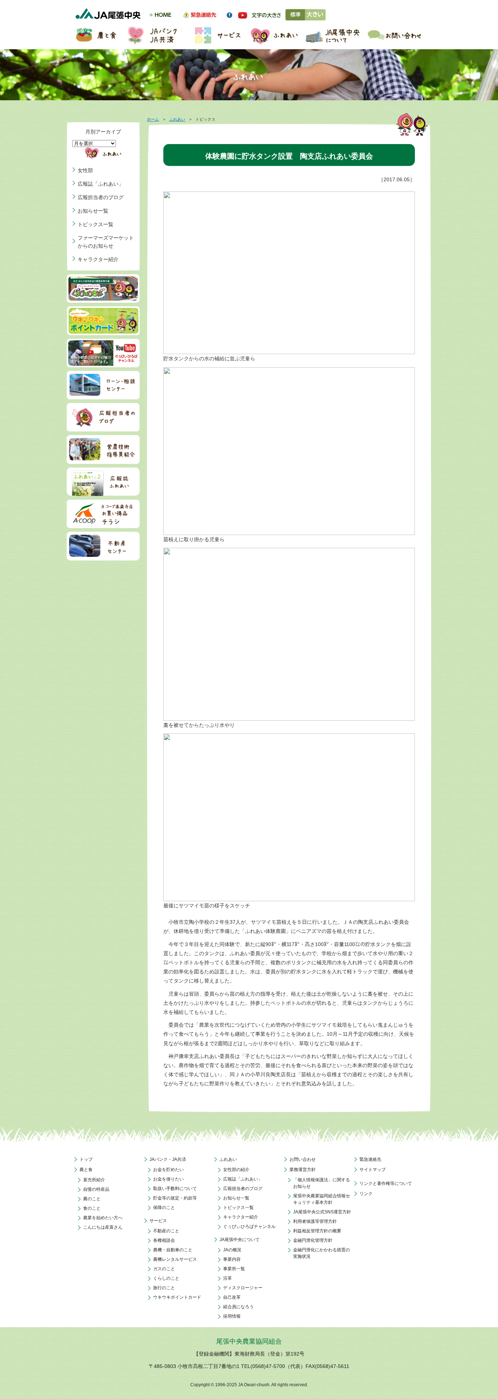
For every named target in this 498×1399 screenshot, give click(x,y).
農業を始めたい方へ (102, 1217)
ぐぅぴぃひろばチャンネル (249, 1226)
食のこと (92, 1208)
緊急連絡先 (370, 1159)
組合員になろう (238, 1306)
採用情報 (232, 1316)
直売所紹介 (94, 1179)
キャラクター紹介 (98, 259)
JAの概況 (232, 1249)
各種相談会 (164, 1240)
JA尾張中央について (239, 1239)
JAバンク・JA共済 (167, 1159)
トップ (86, 1159)
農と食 (86, 1169)
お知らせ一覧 (93, 211)
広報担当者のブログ (101, 197)
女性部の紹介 (236, 1169)
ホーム (153, 119)
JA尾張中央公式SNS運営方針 (322, 1211)
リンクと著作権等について (385, 1183)
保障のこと (164, 1207)
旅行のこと (164, 1287)
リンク (366, 1193)
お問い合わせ (302, 1159)
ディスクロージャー (242, 1287)
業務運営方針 (302, 1169)
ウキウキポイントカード (177, 1297)
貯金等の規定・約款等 (175, 1198)
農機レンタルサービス (175, 1259)
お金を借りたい (168, 1179)
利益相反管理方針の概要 (317, 1230)
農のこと (92, 1198)
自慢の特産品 (96, 1189)
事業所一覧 (234, 1268)
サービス (158, 1220)
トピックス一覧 (95, 224)
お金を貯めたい (168, 1169)
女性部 (85, 170)
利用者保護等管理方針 (315, 1221)
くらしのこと (166, 1278)
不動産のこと (166, 1230)
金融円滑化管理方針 (312, 1240)
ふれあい (177, 119)
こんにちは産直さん (102, 1227)
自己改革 (232, 1297)
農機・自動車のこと (172, 1249)
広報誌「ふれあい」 (101, 184)
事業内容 (232, 1259)
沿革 (227, 1278)
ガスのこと (164, 1268)
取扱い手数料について (175, 1188)
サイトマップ (372, 1169)
